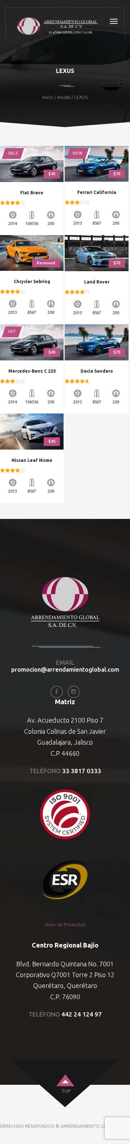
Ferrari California (96, 192)
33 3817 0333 (81, 770)
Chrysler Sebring (32, 281)
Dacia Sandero (97, 371)
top (65, 1091)
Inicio (47, 97)
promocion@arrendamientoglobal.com (65, 669)
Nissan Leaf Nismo (32, 460)
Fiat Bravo (31, 192)
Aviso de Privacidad (65, 924)
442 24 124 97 (81, 1014)
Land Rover (96, 282)
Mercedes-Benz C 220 (32, 371)
